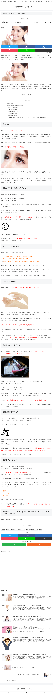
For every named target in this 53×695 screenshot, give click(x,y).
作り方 (3, 529)
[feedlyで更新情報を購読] (14, 544)
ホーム (9, 690)
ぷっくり (8, 529)
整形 (37, 529)
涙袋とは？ (10, 103)
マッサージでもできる (13, 107)
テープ (13, 529)
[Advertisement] (26, 570)
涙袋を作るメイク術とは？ (14, 111)
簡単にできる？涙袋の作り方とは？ (16, 105)
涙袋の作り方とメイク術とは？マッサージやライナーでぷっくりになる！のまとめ (27, 117)
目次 (24, 100)
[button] (43, 50)
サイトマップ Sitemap (43, 690)
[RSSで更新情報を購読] (39, 544)
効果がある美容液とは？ (13, 109)
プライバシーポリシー (26, 690)
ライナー (28, 529)
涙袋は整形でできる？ (13, 113)
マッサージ (19, 529)
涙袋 (41, 529)
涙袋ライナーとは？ (12, 115)
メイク (24, 529)
